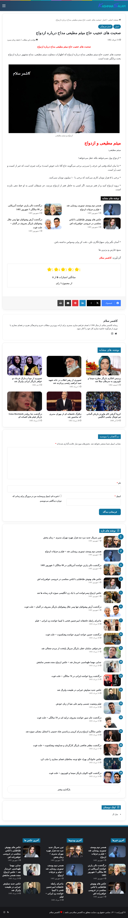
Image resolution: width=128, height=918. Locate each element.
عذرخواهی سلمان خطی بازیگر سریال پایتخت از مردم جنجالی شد (71, 648)
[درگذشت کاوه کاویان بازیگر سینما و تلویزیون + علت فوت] (112, 777)
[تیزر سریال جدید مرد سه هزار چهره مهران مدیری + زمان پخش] (112, 542)
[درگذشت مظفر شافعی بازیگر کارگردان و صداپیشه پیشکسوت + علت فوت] (112, 749)
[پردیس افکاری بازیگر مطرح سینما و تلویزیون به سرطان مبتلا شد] (103, 365)
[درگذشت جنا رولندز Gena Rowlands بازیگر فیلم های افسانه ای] (24, 401)
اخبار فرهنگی (105, 26)
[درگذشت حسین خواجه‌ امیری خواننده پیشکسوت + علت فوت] (112, 639)
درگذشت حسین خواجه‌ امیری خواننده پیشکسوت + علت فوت (73, 634)
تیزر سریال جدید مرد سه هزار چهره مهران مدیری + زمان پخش (72, 537)
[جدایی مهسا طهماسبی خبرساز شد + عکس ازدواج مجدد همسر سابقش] (112, 666)
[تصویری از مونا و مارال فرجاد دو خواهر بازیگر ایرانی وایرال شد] (24, 365)
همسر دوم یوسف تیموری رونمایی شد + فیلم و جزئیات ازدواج (73, 551)
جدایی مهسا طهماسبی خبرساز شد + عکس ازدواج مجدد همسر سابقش (69, 662)
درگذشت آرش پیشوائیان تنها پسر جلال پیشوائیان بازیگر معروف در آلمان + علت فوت (24, 223)
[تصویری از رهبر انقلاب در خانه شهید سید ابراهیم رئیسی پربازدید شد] (64, 366)
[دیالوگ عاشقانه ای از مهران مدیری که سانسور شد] (64, 401)
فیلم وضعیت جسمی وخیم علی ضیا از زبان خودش (78, 704)
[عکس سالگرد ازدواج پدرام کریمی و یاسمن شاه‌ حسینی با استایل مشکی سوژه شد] (112, 736)
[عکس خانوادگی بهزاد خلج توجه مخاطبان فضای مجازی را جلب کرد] (112, 763)
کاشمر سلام (110, 320)
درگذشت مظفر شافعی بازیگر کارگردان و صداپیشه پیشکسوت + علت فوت (67, 745)
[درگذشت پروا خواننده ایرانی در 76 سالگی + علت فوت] (112, 680)
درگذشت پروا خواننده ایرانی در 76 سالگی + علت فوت (76, 676)
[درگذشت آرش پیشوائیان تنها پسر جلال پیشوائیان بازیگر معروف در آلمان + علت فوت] (53, 223)
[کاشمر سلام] (112, 6)
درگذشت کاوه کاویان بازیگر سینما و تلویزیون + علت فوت (75, 773)
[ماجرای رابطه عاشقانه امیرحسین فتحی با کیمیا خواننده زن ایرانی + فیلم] (112, 625)
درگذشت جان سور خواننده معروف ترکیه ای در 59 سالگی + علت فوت (69, 718)
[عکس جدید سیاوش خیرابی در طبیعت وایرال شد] (112, 694)
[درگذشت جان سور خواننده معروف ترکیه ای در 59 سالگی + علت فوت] (112, 722)
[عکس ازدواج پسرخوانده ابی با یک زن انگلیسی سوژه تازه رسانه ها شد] (112, 597)
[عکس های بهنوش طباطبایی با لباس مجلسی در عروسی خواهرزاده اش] (112, 223)
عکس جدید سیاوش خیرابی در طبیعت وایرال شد (79, 690)
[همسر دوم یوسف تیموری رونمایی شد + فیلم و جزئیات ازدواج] (112, 209)
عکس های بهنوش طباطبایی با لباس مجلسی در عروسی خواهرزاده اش (69, 579)
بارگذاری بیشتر (64, 789)
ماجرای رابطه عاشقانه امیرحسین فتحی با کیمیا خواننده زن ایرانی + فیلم (68, 621)
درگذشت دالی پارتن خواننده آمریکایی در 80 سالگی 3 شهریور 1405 (71, 565)
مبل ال (115, 814)
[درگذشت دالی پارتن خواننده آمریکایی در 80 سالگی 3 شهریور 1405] (53, 209)
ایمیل (118, 496)
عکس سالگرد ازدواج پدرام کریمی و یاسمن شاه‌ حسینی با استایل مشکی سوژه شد (63, 731)
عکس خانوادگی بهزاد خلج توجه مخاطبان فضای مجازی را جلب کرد (71, 759)
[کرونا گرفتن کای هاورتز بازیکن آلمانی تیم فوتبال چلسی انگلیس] (103, 401)
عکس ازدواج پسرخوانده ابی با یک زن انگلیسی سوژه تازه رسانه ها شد (69, 593)
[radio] (50, 269)
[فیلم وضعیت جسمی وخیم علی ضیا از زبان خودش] (112, 708)
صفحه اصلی (113, 20)
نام (119, 483)
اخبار (105, 20)
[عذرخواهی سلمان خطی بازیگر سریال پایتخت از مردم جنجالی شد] (112, 652)
